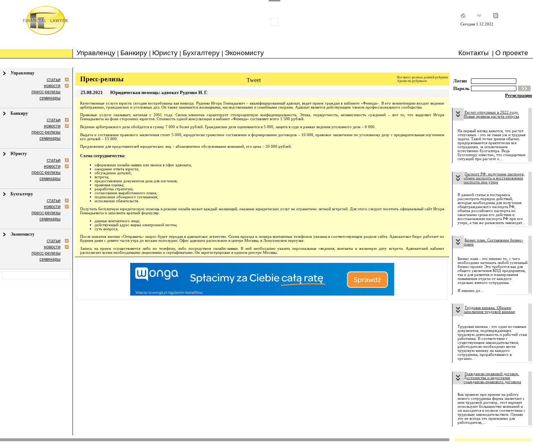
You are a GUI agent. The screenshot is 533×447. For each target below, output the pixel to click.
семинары (50, 98)
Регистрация (518, 95)
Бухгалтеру (201, 53)
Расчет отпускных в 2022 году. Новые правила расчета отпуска (491, 114)
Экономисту (244, 53)
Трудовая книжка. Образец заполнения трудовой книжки (489, 310)
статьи (54, 79)
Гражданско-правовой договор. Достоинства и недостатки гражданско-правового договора (492, 378)
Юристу (165, 53)
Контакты (473, 53)
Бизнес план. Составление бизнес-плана (493, 242)
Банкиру (133, 53)
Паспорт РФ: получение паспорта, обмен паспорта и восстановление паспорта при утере (494, 178)
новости (52, 85)
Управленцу (96, 53)
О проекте (511, 53)
